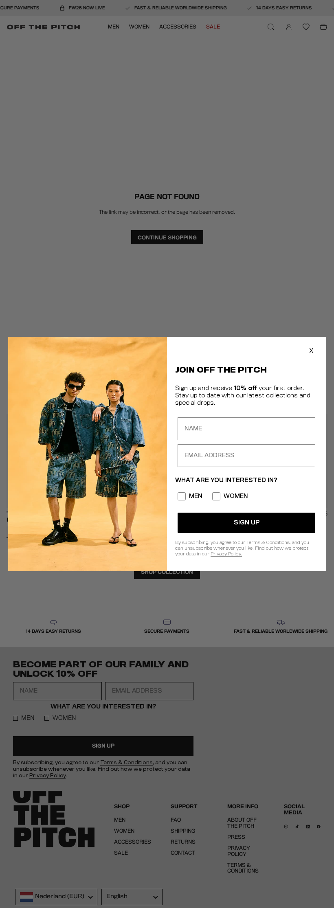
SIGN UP (246, 523)
